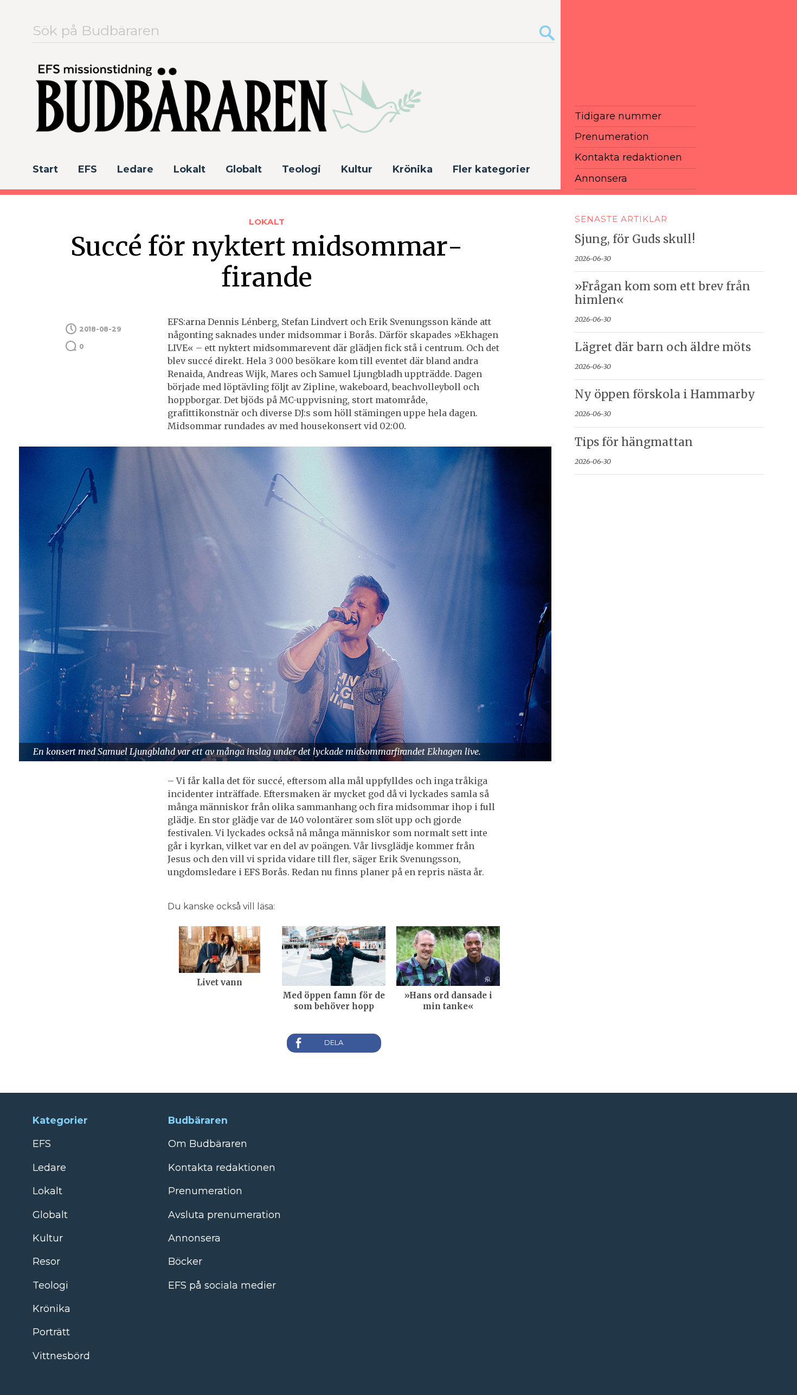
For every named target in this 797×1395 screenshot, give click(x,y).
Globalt (244, 169)
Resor (46, 1261)
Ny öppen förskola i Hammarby (665, 394)
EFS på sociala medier (222, 1285)
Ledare (135, 169)
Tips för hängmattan (634, 442)
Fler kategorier (491, 169)
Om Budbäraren (207, 1144)
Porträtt (51, 1332)
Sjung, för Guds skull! (635, 239)
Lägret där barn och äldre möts (663, 347)
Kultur (356, 169)
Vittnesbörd (61, 1356)
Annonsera (601, 178)
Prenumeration (612, 137)
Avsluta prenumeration (224, 1215)
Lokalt (189, 169)
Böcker (185, 1261)
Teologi (301, 169)
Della (334, 1043)
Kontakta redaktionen (628, 157)
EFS (87, 169)
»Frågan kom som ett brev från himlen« (662, 293)
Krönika (413, 169)
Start (45, 169)
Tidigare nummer (618, 116)
